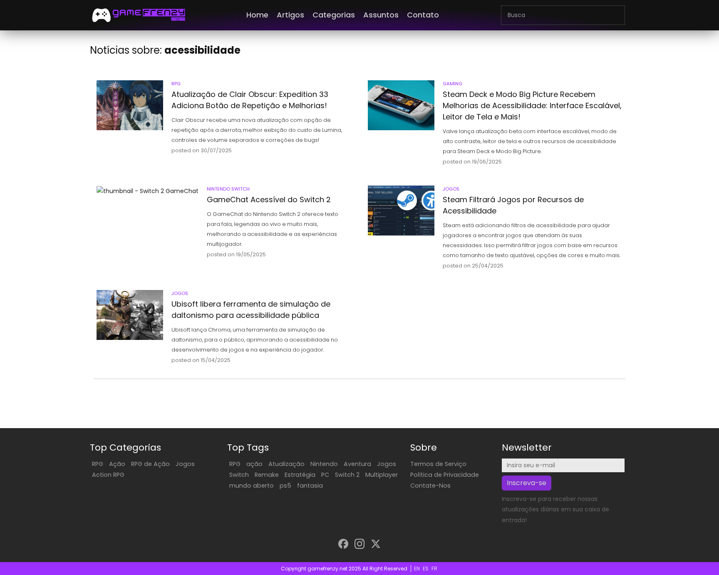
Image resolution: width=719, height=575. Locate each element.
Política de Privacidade (444, 475)
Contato (423, 15)
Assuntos (381, 15)
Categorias (333, 15)
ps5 (285, 485)
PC (325, 475)
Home (257, 15)
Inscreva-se (526, 483)
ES (426, 568)
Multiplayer (381, 475)
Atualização (286, 464)
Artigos (290, 15)
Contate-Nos (430, 485)
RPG (97, 464)
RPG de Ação (150, 464)
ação (254, 464)
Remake (267, 475)
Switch (239, 475)
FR (434, 568)
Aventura (357, 464)
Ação (117, 464)
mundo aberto (251, 485)
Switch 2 (347, 475)
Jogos (185, 464)
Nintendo (324, 464)
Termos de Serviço (438, 464)
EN (417, 568)
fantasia (310, 485)
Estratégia (300, 475)
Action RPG (108, 475)
